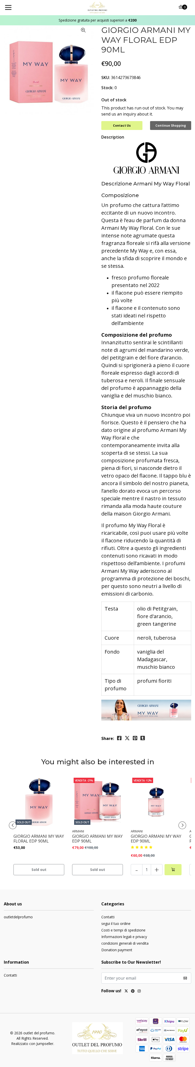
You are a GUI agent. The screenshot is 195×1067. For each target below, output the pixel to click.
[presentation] (13, 825)
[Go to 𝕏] (126, 991)
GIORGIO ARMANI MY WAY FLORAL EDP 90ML (38, 839)
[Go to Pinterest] (133, 991)
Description (112, 137)
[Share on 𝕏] (127, 738)
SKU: (105, 77)
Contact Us (122, 125)
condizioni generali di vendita (125, 943)
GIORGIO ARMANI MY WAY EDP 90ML (97, 839)
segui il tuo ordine (116, 923)
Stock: (107, 87)
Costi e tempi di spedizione (123, 930)
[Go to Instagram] (139, 991)
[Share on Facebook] (119, 738)
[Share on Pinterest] (135, 738)
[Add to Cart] (173, 869)
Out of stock (113, 100)
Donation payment (116, 949)
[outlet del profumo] (97, 7)
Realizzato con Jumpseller (32, 1043)
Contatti (108, 916)
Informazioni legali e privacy (124, 936)
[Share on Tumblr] (142, 738)
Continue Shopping (170, 125)
